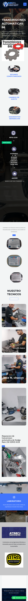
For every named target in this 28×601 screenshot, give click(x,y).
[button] (19, 597)
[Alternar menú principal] (25, 4)
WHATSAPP (6, 142)
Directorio (14, 595)
